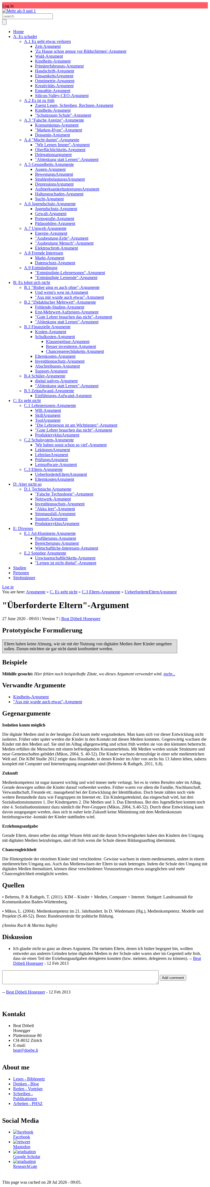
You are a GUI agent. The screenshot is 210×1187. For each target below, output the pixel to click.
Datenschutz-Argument (55, 262)
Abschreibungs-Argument (57, 366)
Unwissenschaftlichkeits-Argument (65, 558)
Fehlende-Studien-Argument (59, 307)
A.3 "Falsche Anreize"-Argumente (54, 120)
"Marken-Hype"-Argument (58, 130)
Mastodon (21, 1146)
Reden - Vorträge (28, 1088)
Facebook (21, 1137)
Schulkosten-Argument (55, 336)
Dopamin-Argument (52, 135)
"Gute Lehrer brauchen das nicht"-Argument (73, 317)
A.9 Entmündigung (40, 267)
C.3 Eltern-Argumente (43, 469)
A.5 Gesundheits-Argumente (49, 164)
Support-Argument (51, 371)
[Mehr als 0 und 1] (19, 10)
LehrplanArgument (51, 454)
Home (18, 31)
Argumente (35, 592)
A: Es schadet (25, 36)
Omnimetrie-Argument (54, 80)
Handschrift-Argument (54, 71)
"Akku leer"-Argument (55, 508)
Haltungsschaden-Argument (59, 194)
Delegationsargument (53, 154)
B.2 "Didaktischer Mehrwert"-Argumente (60, 302)
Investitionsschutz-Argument (59, 361)
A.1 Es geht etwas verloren (47, 41)
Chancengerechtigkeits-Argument (75, 351)
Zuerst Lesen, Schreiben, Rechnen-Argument (74, 105)
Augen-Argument (50, 169)
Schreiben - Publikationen (25, 1096)
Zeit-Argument (48, 46)
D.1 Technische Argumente (47, 489)
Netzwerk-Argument (53, 499)
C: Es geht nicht (27, 400)
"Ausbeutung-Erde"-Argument (61, 238)
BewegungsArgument (54, 174)
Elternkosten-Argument (55, 356)
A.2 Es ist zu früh (39, 100)
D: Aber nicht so (27, 484)
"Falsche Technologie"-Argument (64, 494)
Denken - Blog (26, 1084)
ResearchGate (25, 1166)
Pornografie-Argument (54, 218)
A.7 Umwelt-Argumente (45, 228)
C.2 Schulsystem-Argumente (49, 440)
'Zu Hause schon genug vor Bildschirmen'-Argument (80, 51)
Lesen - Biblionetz (29, 1079)
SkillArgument (47, 415)
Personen (21, 572)
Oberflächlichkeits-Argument (60, 149)
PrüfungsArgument (51, 459)
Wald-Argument (49, 56)
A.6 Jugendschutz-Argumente (50, 203)
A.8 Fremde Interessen (43, 253)
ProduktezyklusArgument (57, 435)
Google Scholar (26, 1156)
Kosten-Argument (50, 331)
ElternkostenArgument (54, 479)
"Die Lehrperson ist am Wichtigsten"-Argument (76, 425)
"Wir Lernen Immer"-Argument (62, 144)
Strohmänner (24, 577)
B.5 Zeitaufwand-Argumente (49, 390)
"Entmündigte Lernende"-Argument (66, 277)
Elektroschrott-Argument (56, 248)
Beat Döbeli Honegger (80, 618)
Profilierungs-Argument (55, 538)
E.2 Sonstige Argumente (45, 553)
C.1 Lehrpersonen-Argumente (50, 405)
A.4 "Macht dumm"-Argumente (51, 139)
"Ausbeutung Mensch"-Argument (64, 243)
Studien (19, 567)
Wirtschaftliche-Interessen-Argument (66, 548)
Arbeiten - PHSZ (28, 1103)
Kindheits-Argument (53, 61)
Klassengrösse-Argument (67, 341)
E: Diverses (23, 528)
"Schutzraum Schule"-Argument (63, 115)
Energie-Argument (51, 233)
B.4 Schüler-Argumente (44, 376)
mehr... (169, 674)
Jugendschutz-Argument (56, 208)
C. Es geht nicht (63, 592)
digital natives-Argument (56, 381)
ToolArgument (47, 420)
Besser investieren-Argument (71, 346)
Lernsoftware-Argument (56, 464)
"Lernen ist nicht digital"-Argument (65, 563)
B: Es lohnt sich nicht (31, 282)
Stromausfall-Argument (55, 513)
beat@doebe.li (25, 1050)
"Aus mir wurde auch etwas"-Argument (69, 297)
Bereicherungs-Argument (57, 543)
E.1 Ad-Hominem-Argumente (50, 533)
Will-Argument (48, 410)
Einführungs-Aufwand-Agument (63, 395)
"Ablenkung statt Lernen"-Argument (66, 159)
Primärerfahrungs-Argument (59, 66)
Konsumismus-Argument (56, 125)
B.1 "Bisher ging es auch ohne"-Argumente (62, 287)
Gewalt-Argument (50, 213)
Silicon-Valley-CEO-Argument (62, 95)
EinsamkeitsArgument (54, 76)
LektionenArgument (52, 449)
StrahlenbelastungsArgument (60, 179)
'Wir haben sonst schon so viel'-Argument (71, 444)
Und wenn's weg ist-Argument (61, 292)
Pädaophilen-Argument (55, 223)
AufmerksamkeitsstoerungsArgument (67, 189)
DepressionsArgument (54, 184)
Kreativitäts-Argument (54, 85)
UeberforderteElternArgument (61, 474)
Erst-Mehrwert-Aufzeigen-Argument (66, 312)
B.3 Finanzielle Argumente (47, 326)
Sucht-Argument (49, 199)
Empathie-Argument (52, 90)
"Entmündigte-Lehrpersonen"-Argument (70, 272)
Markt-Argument (49, 258)
